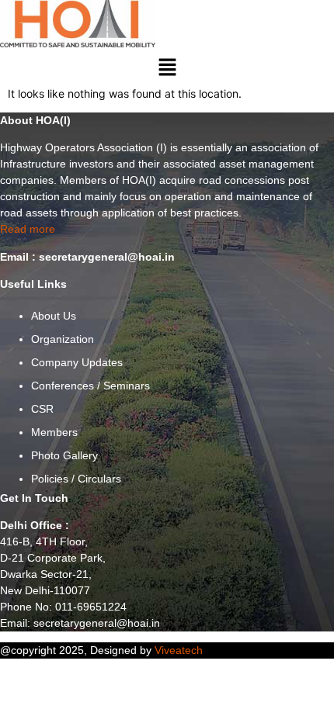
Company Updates (77, 362)
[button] (167, 68)
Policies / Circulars (76, 478)
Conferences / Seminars (90, 385)
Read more (27, 229)
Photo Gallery (64, 455)
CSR (42, 409)
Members (54, 432)
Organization (62, 339)
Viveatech (179, 650)
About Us (53, 316)
